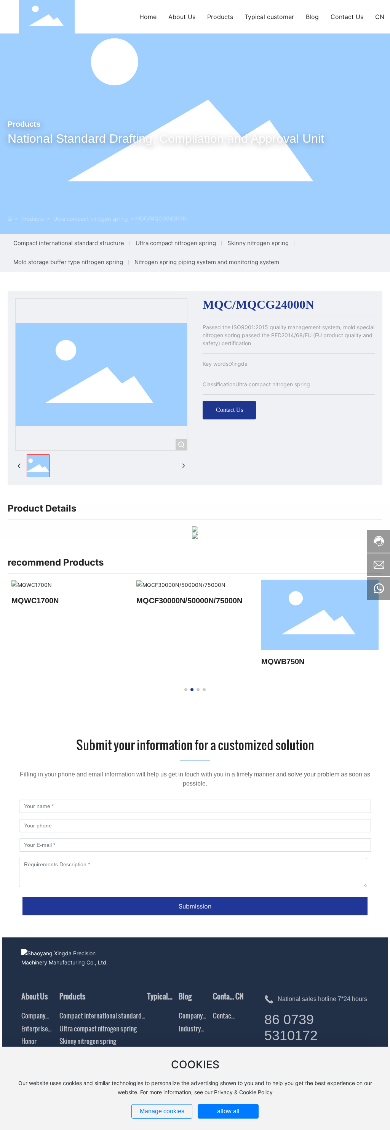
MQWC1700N (35, 600)
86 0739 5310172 (291, 1027)
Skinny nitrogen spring (258, 243)
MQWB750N (282, 661)
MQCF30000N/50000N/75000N (189, 600)
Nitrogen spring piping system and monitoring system (206, 262)
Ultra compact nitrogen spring (90, 218)
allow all (228, 1111)
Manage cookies (162, 1111)
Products (32, 218)
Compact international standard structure (68, 243)
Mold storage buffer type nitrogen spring (68, 262)
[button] (185, 689)
